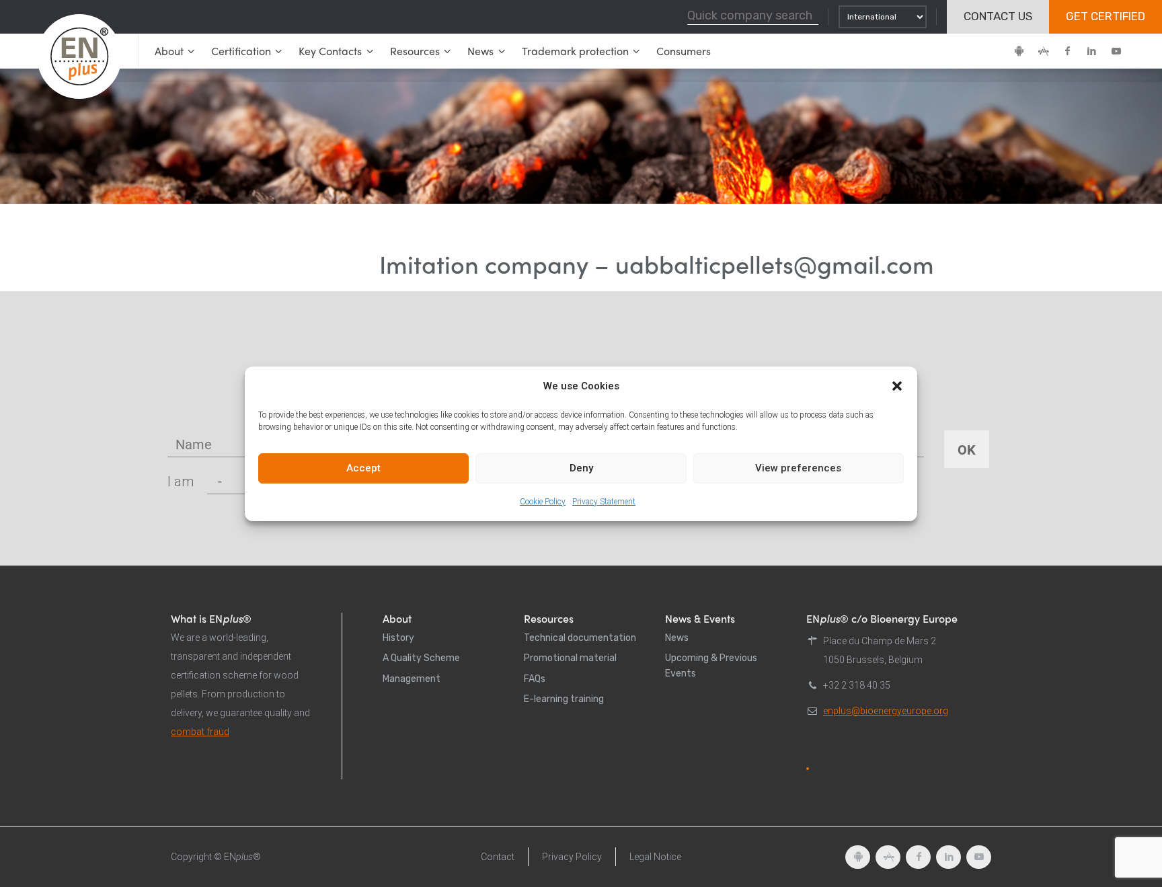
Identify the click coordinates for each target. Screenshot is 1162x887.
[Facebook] (1067, 51)
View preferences (798, 468)
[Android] (1018, 51)
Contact (497, 856)
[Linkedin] (1091, 51)
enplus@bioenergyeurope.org (885, 710)
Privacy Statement (603, 501)
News (677, 638)
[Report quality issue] (807, 768)
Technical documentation (580, 638)
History (398, 638)
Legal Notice (655, 856)
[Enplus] (79, 56)
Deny (581, 468)
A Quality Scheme (421, 658)
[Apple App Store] (1043, 51)
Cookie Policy (543, 501)
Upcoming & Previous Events (711, 665)
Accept (363, 468)
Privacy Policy (572, 856)
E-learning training (564, 699)
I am (180, 481)
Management (411, 679)
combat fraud (200, 731)
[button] (897, 386)
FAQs (534, 679)
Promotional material (570, 658)
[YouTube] (1115, 51)
